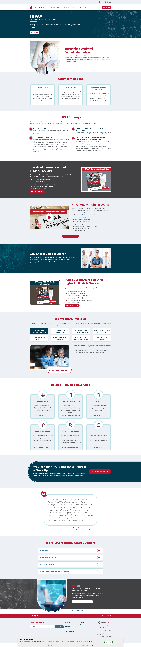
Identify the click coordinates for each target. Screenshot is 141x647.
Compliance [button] (66, 7)
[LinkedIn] (105, 2)
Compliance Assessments (68, 625)
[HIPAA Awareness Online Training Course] (49, 217)
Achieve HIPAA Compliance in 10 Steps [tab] (39, 331)
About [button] (85, 7)
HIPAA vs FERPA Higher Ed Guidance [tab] (60, 338)
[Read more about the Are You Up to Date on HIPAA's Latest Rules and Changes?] (52, 595)
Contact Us (106, 7)
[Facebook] (103, 2)
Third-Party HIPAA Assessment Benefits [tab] (81, 331)
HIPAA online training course (87, 215)
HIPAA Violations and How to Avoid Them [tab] (102, 331)
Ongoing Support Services (69, 632)
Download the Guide (37, 191)
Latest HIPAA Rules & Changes (83, 602)
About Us (82, 624)
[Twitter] (108, 2)
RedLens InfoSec (69, 622)
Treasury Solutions (69, 629)
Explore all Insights (77, 610)
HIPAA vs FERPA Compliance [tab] (60, 331)
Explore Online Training (70, 236)
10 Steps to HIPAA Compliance (58, 370)
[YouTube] (110, 2)
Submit (59, 626)
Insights (82, 622)
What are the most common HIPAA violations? (54, 571)
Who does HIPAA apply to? (48, 564)
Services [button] (53, 7)
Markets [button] (73, 7)
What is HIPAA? (44, 550)
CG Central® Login (93, 2)
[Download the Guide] (96, 179)
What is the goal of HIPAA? (48, 557)
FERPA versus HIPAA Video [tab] (101, 338)
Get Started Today (99, 472)
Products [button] (59, 7)
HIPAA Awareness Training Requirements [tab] (81, 338)
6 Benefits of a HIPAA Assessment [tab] (39, 338)
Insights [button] (80, 7)
